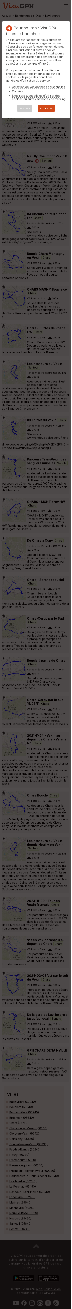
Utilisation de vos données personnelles (38, 87)
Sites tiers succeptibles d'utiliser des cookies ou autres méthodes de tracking (39, 97)
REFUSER (24, 108)
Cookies (17, 91)
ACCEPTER (46, 108)
